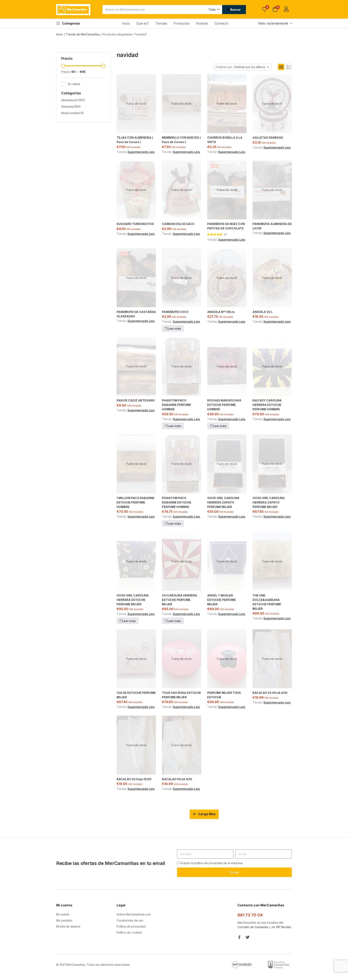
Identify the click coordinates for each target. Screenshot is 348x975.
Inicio (126, 23)
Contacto (221, 23)
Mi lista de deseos (68, 926)
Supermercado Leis (141, 152)
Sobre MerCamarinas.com (134, 914)
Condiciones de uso (130, 920)
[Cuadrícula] (281, 67)
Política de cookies (129, 932)
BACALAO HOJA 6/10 (177, 779)
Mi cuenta (62, 914)
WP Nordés (283, 927)
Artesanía (71, 106)
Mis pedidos (64, 920)
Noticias (202, 23)
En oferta (74, 84)
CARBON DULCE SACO (178, 224)
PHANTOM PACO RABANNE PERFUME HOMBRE (176, 405)
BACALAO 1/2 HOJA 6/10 (270, 692)
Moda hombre (72, 113)
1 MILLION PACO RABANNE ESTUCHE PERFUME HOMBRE (135, 502)
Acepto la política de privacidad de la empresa (211, 863)
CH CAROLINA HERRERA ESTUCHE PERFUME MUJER (179, 600)
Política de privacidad (131, 926)
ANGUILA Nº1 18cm (221, 312)
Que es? (142, 23)
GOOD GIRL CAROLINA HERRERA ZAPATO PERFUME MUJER (223, 502)
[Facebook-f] (239, 937)
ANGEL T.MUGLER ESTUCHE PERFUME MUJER (221, 600)
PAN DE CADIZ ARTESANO (136, 400)
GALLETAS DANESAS (268, 137)
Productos (182, 23)
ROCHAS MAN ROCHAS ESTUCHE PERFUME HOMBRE (224, 405)
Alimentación (73, 100)
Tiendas (161, 23)
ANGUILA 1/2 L (263, 312)
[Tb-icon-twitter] (248, 937)
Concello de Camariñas (252, 927)
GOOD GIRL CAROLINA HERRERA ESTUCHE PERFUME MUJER (133, 600)
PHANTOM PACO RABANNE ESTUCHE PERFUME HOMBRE (176, 502)
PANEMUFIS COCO (175, 312)
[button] (213, 9)
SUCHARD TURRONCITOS (135, 224)
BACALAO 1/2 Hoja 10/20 (134, 779)
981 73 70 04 (250, 915)
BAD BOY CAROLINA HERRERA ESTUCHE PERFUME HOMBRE (267, 405)
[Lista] (289, 67)
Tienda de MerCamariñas (83, 34)
